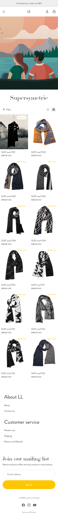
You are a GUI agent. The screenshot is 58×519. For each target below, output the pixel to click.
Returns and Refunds (13, 441)
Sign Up (29, 484)
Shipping (8, 436)
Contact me (9, 410)
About (7, 405)
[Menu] (3, 11)
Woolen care (9, 430)
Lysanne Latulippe (32, 497)
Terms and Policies (29, 512)
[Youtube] (35, 505)
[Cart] (54, 11)
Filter (8, 109)
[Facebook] (23, 505)
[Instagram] (29, 505)
